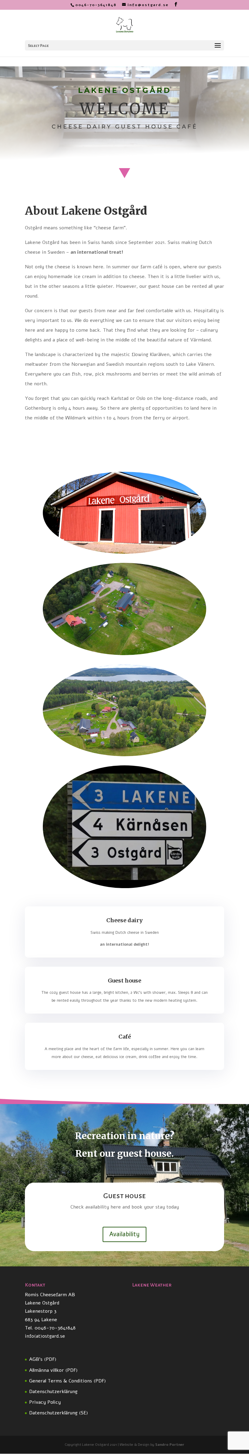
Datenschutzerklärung (53, 1391)
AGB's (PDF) (42, 1359)
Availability (124, 1234)
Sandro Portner (169, 1444)
